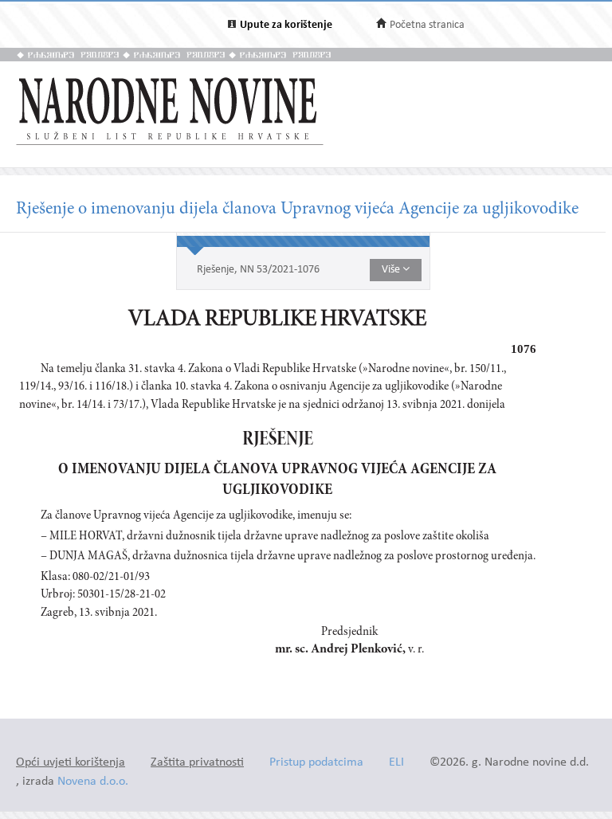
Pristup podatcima (316, 763)
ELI (396, 763)
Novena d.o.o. (92, 782)
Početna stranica (427, 25)
